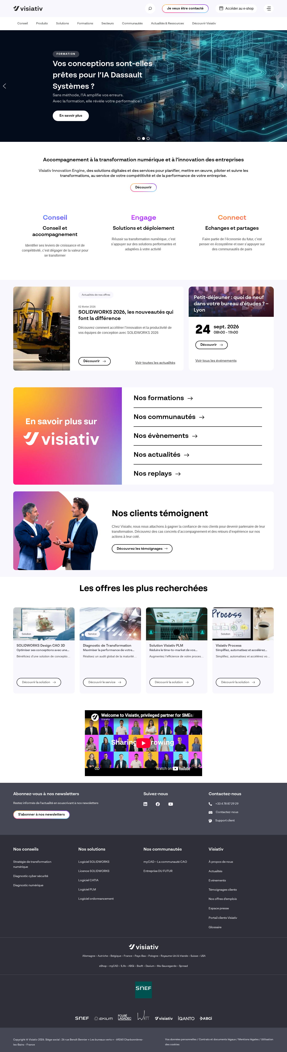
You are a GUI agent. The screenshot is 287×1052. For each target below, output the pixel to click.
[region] (143, 86)
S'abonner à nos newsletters (41, 814)
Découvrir (143, 187)
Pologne (153, 956)
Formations (85, 23)
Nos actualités (158, 455)
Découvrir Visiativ (204, 23)
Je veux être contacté (185, 8)
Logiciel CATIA (88, 880)
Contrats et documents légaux (217, 1039)
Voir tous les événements (216, 361)
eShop (103, 966)
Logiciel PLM (87, 889)
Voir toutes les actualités (155, 363)
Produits (42, 23)
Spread (183, 966)
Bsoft (140, 966)
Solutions (62, 23)
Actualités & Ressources (167, 23)
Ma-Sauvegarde (166, 966)
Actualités (215, 871)
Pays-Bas (140, 956)
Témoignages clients (223, 889)
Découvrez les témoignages (139, 549)
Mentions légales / (249, 1039)
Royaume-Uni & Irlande (174, 956)
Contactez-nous (227, 812)
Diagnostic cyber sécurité (30, 876)
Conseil (22, 23)
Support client (225, 820)
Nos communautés (165, 417)
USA (203, 956)
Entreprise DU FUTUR (158, 871)
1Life (123, 966)
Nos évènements (162, 436)
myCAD (113, 966)
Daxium (150, 966)
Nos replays (153, 473)
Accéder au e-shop (239, 8)
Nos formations (160, 398)
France (128, 956)
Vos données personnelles (180, 1039)
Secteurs (107, 23)
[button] (4, 86)
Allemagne (88, 956)
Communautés (132, 23)
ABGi (131, 966)
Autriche (103, 956)
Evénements (217, 880)
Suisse (194, 956)
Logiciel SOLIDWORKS (93, 861)
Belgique (116, 956)
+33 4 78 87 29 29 (226, 803)
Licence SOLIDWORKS (93, 871)
